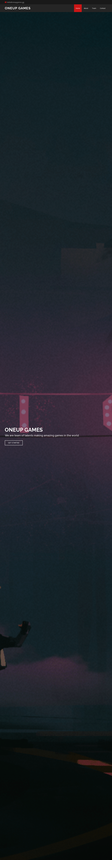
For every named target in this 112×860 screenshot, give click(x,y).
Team (94, 8)
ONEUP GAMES (18, 8)
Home (78, 8)
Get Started (13, 443)
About (86, 8)
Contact (103, 8)
